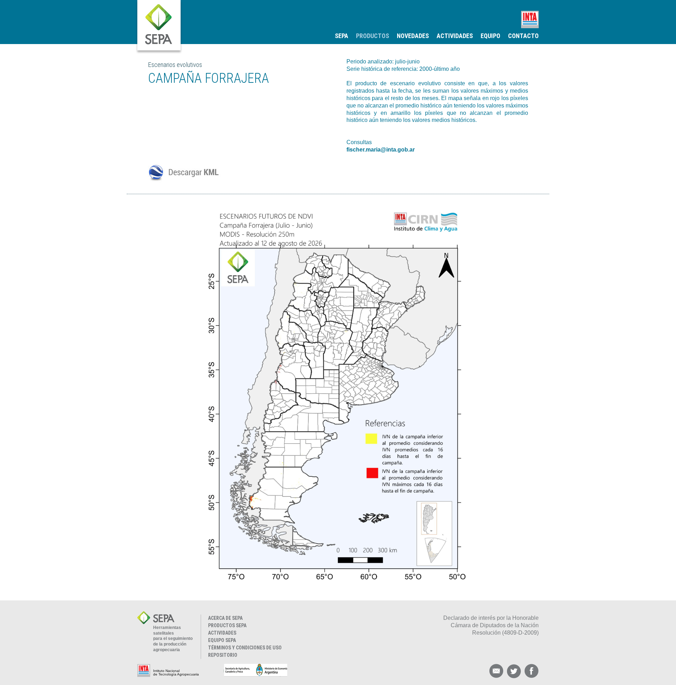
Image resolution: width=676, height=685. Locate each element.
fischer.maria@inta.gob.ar (380, 150)
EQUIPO (490, 35)
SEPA (341, 35)
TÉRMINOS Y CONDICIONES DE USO (245, 647)
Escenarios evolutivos (175, 65)
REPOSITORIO (222, 655)
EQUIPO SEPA (222, 640)
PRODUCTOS (372, 35)
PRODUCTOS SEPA (227, 625)
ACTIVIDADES (455, 35)
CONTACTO (523, 35)
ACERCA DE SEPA (225, 618)
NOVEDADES (413, 35)
